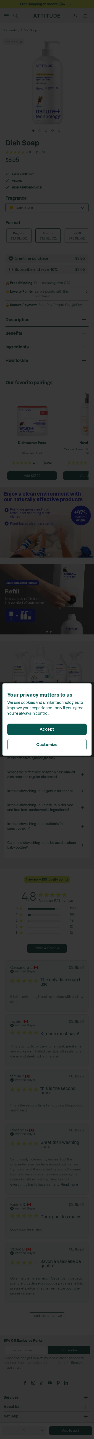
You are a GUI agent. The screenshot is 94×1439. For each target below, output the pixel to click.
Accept (47, 729)
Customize (47, 745)
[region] (46, 719)
